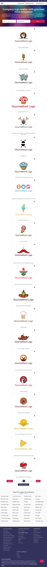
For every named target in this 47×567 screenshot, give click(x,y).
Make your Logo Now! (23, 484)
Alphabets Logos (4, 501)
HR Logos (26, 501)
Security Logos (38, 510)
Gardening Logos (16, 521)
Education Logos (15, 501)
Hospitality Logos (27, 499)
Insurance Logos (27, 504)
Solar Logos (37, 512)
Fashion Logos (15, 507)
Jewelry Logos (27, 507)
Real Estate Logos (39, 504)
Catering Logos (4, 510)
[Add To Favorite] (34, 28)
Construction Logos (16, 496)
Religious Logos (38, 507)
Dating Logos (15, 499)
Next (38, 481)
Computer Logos (4, 521)
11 (34, 481)
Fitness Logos (15, 512)
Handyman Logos (27, 496)
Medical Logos (27, 521)
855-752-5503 (34, 0)
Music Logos (38, 496)
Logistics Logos (27, 512)
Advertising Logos (4, 496)
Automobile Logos (5, 504)
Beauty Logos (4, 507)
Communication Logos (5, 518)
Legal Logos (26, 510)
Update (37, 21)
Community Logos (5, 515)
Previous (10, 481)
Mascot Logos (27, 515)
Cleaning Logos (4, 512)
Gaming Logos (15, 518)
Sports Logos (38, 518)
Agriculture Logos (4, 499)
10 (31, 481)
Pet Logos (37, 499)
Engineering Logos (16, 504)
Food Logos (14, 515)
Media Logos (26, 518)
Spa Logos (37, 515)
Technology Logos (39, 521)
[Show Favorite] (39, 1)
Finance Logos (15, 510)
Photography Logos (39, 501)
